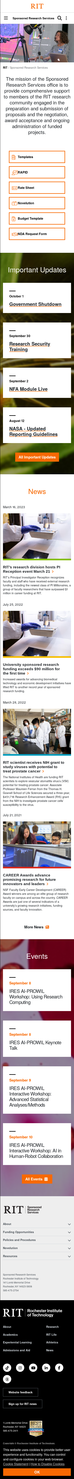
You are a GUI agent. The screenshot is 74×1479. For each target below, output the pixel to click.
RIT (5, 67)
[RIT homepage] (32, 1313)
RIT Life (51, 1335)
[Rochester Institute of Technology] (37, 6)
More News (33, 927)
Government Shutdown (35, 304)
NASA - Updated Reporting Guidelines (33, 431)
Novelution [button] (10, 1248)
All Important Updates (37, 457)
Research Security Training (29, 346)
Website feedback (20, 1392)
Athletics (52, 1342)
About (7, 1327)
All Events (34, 1179)
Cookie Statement (15, 1464)
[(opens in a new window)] (7, 1368)
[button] (5, 18)
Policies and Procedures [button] (19, 1240)
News (49, 1350)
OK (37, 1472)
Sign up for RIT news (22, 1404)
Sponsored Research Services (33, 18)
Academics (10, 1335)
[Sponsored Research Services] (23, 1209)
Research (52, 1327)
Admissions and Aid (16, 1350)
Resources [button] (10, 1256)
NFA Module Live (28, 388)
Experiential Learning (17, 1342)
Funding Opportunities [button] (18, 1232)
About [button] (7, 1224)
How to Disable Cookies (48, 1464)
